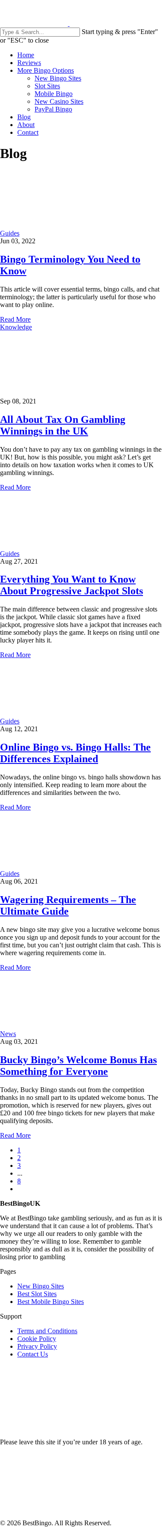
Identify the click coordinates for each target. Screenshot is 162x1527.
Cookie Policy (36, 1338)
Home (25, 55)
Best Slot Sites (37, 1293)
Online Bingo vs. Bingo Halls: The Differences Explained (75, 753)
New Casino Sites (59, 101)
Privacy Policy (37, 1346)
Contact (27, 132)
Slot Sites (47, 86)
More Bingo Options (45, 70)
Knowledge (16, 327)
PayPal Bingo (53, 109)
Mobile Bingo (54, 93)
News (8, 1033)
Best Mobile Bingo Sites (50, 1301)
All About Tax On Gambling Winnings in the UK (62, 425)
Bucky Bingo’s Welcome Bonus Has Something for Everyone (78, 1065)
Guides (9, 233)
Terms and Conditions (47, 1331)
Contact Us (32, 1354)
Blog (24, 117)
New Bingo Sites (58, 78)
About (26, 124)
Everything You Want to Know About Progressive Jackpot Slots (71, 585)
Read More (15, 319)
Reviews (29, 62)
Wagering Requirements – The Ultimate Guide (68, 905)
